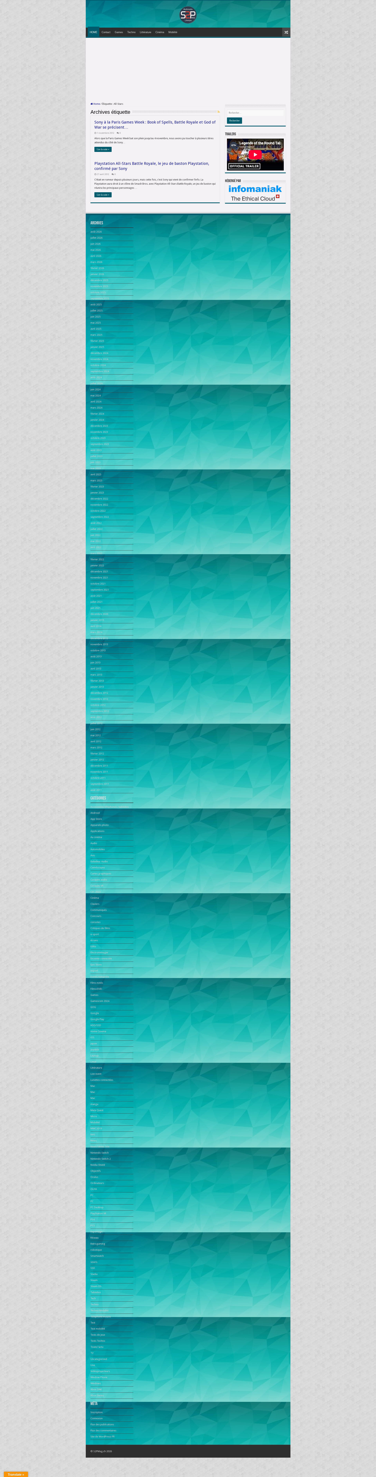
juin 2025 (95, 316)
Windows (95, 1383)
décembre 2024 (99, 353)
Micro (93, 1116)
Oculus (94, 1177)
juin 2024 (95, 389)
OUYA (93, 1189)
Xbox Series (97, 1395)
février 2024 (97, 413)
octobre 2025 (98, 292)
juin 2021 (95, 607)
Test (92, 1322)
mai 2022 (95, 541)
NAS (92, 1134)
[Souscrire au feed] (219, 111)
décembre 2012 (99, 692)
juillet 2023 (96, 456)
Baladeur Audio (99, 861)
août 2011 (96, 790)
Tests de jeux (97, 1334)
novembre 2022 (99, 504)
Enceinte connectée (101, 958)
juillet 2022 (96, 529)
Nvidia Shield (97, 1164)
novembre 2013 (99, 644)
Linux (93, 1061)
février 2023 (97, 486)
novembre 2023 (99, 431)
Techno (131, 32)
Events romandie (99, 976)
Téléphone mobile (100, 1316)
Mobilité (172, 32)
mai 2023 (95, 468)
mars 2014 (96, 632)
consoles (95, 922)
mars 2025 (96, 334)
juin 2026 (95, 243)
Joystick (94, 1049)
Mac (92, 1086)
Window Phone (98, 1377)
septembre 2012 (99, 711)
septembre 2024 (99, 371)
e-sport (94, 934)
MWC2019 (96, 1128)
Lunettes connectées (101, 1079)
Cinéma (159, 32)
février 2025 (97, 340)
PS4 (92, 1219)
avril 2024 (95, 401)
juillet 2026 (96, 237)
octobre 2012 (98, 705)
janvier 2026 (97, 274)
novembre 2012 (99, 698)
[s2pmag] (188, 13)
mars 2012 (96, 747)
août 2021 (96, 595)
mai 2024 (95, 395)
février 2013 (97, 680)
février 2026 (97, 268)
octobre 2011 (98, 777)
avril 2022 (95, 547)
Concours (95, 916)
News (93, 1140)
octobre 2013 (98, 650)
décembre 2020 (99, 614)
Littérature (145, 32)
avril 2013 (95, 668)
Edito (93, 946)
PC (91, 1195)
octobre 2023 (98, 438)
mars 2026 (96, 262)
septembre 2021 (99, 589)
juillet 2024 (96, 383)
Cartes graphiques (100, 873)
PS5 (92, 1225)
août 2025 (96, 304)
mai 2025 (95, 322)
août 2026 (96, 231)
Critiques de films (100, 928)
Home (96, 103)
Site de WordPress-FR (102, 1436)
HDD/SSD (95, 1025)
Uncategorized (98, 1359)
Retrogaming (97, 1243)
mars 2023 (96, 480)
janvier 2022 (97, 565)
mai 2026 (95, 249)
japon (93, 1043)
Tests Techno (97, 1340)
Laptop (94, 1055)
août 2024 (96, 377)
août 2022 (96, 523)
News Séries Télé (99, 1146)
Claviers (94, 903)
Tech (93, 1298)
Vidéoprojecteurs (100, 1371)
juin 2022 (95, 535)
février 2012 (97, 753)
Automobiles (97, 849)
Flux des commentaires (103, 1430)
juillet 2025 (96, 310)
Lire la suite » (103, 149)
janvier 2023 (97, 492)
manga (94, 1104)
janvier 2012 (97, 759)
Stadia (94, 1274)
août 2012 (96, 717)
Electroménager (99, 952)
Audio (93, 843)
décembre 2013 (99, 638)
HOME (93, 32)
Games (119, 32)
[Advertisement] (188, 70)
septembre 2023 (99, 444)
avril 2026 (95, 255)
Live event (95, 1073)
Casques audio (98, 879)
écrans (94, 940)
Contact (106, 32)
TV (91, 1353)
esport (94, 970)
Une (92, 1365)
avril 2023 (95, 474)
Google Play (97, 1019)
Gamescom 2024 (99, 1001)
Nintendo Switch (99, 1152)
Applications (97, 831)
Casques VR (96, 885)
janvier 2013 (97, 686)
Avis (92, 855)
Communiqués (98, 910)
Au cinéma (96, 837)
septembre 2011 (99, 783)
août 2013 (96, 656)
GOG (93, 1007)
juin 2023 (95, 462)
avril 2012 (95, 741)
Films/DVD (96, 988)
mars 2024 (96, 407)
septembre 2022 (99, 516)
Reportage (96, 1231)
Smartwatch (97, 1255)
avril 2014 (95, 626)
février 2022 (97, 559)
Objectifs (95, 1170)
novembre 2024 (99, 359)
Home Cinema (98, 1031)
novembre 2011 (99, 771)
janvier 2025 (97, 347)
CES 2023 (95, 891)
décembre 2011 (99, 765)
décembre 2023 (99, 425)
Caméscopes (97, 867)
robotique (96, 1249)
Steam (94, 1280)
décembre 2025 (99, 280)
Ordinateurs (97, 1183)
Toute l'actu (96, 1346)
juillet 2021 (96, 601)
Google (94, 1013)
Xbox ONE (96, 1389)
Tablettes (95, 1292)
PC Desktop (96, 1207)
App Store (96, 818)
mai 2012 (95, 735)
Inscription (96, 1412)
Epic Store (96, 964)
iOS (92, 1037)
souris (93, 1261)
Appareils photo (99, 825)
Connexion (96, 1418)
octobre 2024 (98, 365)
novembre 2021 (99, 577)
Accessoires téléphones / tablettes (109, 806)
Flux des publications (102, 1424)
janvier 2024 (97, 419)
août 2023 (96, 450)
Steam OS (95, 1286)
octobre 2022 (98, 510)
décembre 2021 (99, 571)
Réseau (94, 1237)
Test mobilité (97, 1328)
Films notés (96, 982)
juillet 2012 (96, 723)
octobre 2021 (98, 583)
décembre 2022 (99, 498)
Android (95, 812)
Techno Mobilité (99, 1310)
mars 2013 (96, 674)
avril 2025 (95, 328)
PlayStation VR (98, 1213)
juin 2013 (95, 662)
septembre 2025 (99, 298)
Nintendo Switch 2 (100, 1158)
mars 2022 (96, 553)
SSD (92, 1268)
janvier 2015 (97, 620)
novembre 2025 (99, 286)
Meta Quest (96, 1110)
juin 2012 (95, 729)
